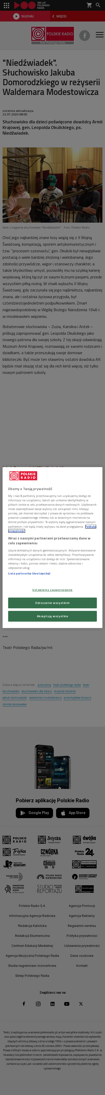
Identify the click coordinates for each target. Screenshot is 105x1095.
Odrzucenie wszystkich (52, 603)
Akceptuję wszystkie (52, 616)
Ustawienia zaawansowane (52, 590)
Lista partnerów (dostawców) (29, 573)
